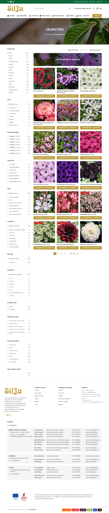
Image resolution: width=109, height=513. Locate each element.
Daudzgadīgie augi (13, 61)
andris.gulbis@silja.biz (92, 434)
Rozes (10, 84)
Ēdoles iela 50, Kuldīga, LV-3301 (19, 458)
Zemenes (11, 92)
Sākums (46, 34)
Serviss (37, 398)
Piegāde (60, 404)
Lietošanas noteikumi (64, 398)
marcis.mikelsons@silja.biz (93, 440)
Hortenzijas (11, 72)
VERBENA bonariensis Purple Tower (67, 122)
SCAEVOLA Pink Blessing (41, 154)
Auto (36, 404)
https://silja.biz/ (88, 496)
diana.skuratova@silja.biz (92, 475)
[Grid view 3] (83, 50)
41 (77, 253)
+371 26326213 (76, 444)
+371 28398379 (76, 432)
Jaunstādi (51, 34)
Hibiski (10, 70)
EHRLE (37, 401)
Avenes (10, 58)
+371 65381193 (15, 474)
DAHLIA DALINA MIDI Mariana (65, 244)
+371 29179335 (76, 467)
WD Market (33, 509)
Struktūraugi (11, 87)
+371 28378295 (76, 447)
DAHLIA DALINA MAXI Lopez (88, 244)
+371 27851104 (76, 436)
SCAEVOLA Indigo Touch (64, 154)
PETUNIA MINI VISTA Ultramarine (66, 184)
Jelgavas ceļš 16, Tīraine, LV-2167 (20, 432)
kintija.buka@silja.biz (91, 461)
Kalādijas (11, 75)
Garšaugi (11, 64)
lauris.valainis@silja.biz (91, 469)
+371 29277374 (76, 430)
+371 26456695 (76, 475)
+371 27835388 (76, 442)
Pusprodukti (11, 81)
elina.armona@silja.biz (92, 442)
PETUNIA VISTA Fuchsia (87, 154)
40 (74, 253)
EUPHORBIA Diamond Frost (42, 244)
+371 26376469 (76, 469)
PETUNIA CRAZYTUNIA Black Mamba (91, 184)
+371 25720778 (76, 434)
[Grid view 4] (86, 50)
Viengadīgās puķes (13, 89)
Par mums (61, 393)
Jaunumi (60, 390)
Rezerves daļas (39, 396)
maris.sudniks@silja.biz (92, 436)
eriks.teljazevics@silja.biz (92, 456)
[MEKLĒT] (69, 9)
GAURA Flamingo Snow (40, 214)
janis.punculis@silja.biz (92, 432)
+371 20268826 (76, 440)
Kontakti (60, 396)
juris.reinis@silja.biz (90, 472)
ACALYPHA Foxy (38, 91)
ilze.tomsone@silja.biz (92, 444)
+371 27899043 (76, 472)
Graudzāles (11, 67)
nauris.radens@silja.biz (92, 450)
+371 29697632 (76, 450)
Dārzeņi (10, 55)
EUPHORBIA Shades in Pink (88, 214)
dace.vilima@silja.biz (91, 447)
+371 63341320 (15, 460)
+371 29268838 (76, 456)
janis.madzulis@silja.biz (91, 467)
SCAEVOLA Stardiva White (88, 122)
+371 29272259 (76, 477)
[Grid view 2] (81, 50)
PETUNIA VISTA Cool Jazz (41, 184)
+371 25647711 (76, 461)
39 (71, 253)
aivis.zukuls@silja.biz (91, 477)
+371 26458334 (76, 459)
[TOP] (44, 78)
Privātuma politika (63, 401)
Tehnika (37, 390)
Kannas (10, 78)
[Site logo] (15, 8)
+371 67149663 (28, 436)
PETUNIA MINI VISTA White (88, 91)
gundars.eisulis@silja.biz (92, 459)
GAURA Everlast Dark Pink (64, 214)
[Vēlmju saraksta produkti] (93, 8)
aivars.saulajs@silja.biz (92, 430)
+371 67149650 (20, 434)
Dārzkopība (38, 393)
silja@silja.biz (13, 425)
